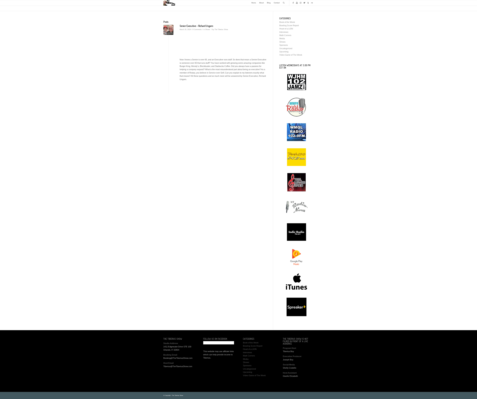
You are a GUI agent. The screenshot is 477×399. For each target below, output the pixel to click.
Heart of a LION (286, 29)
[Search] (283, 3)
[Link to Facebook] (293, 3)
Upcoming (283, 52)
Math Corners (285, 35)
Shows (207, 29)
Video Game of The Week (290, 55)
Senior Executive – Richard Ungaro (196, 25)
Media (282, 38)
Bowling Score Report (289, 25)
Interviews (283, 32)
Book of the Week (287, 22)
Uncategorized (285, 48)
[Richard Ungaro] (168, 30)
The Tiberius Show (221, 29)
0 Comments (197, 29)
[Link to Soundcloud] (312, 3)
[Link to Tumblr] (308, 3)
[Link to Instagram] (300, 3)
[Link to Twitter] (304, 3)
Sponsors (283, 45)
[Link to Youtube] (297, 3)
